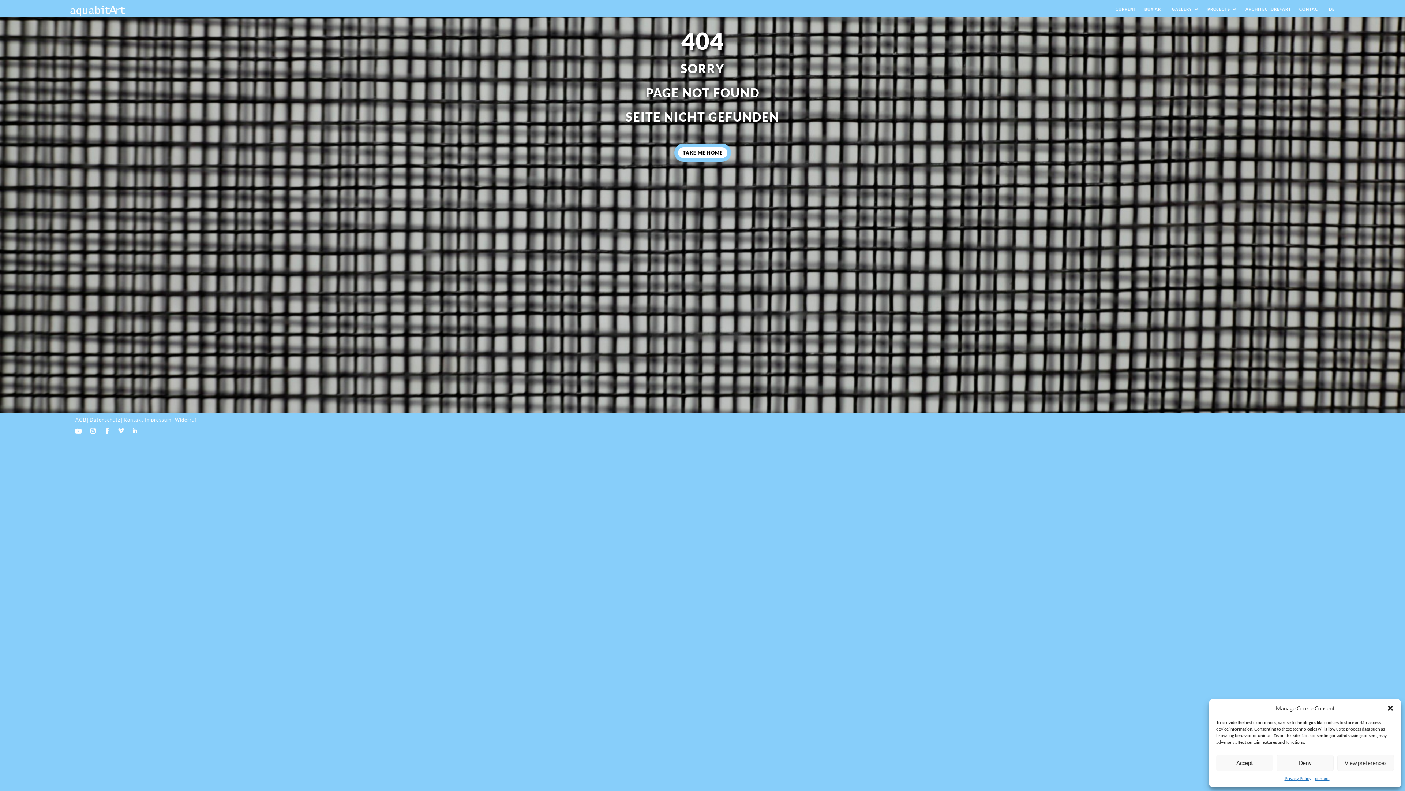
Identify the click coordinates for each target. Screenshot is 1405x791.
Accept (1244, 763)
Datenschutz (105, 420)
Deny (1305, 763)
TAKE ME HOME (703, 153)
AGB (80, 420)
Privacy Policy (1298, 778)
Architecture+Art (1268, 9)
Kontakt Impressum (148, 420)
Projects (1218, 9)
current (1126, 9)
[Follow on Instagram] (93, 431)
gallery (1182, 9)
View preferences (1366, 763)
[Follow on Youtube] (78, 431)
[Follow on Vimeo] (121, 431)
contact (1322, 778)
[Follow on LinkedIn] (135, 431)
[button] (1390, 708)
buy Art (1154, 9)
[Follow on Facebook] (107, 431)
